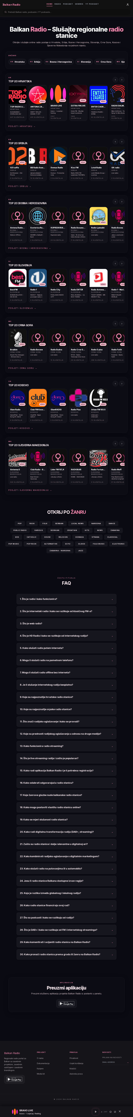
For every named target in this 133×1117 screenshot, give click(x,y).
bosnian (55, 530)
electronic (118, 544)
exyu (67, 544)
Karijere (40, 1068)
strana (95, 537)
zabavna (115, 530)
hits (87, 530)
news (100, 530)
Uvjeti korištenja (76, 1063)
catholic (31, 537)
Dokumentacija (43, 1063)
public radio (20, 530)
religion (63, 537)
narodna (96, 523)
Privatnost (74, 1058)
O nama (40, 1058)
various (38, 530)
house (47, 537)
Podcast (68, 4)
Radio (58, 4)
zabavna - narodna (60, 551)
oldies (81, 544)
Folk (44, 523)
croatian (72, 530)
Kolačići (73, 1068)
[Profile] (127, 4)
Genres (79, 4)
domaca (79, 537)
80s (17, 537)
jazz (80, 551)
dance (112, 523)
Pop (20, 523)
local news (77, 523)
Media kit (41, 1074)
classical (112, 537)
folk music (99, 544)
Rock (32, 523)
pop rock (31, 544)
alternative (50, 544)
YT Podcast (92, 4)
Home (49, 4)
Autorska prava (76, 1074)
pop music (13, 544)
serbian (59, 523)
